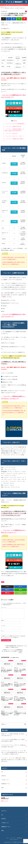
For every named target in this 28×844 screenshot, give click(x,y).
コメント (3, 607)
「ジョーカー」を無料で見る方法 (12, 126)
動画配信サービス (5, 783)
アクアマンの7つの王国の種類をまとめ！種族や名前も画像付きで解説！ (13, 740)
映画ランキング (4, 800)
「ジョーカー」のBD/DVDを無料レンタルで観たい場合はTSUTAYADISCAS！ (13, 130)
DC (2, 771)
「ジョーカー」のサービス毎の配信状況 (13, 123)
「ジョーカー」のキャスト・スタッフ (13, 136)
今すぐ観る (14, 163)
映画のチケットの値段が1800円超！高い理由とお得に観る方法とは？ (13, 734)
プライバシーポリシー (14, 839)
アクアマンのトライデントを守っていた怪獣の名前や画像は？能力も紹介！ (13, 745)
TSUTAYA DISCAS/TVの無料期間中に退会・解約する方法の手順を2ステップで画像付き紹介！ (13, 412)
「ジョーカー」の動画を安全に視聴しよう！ (13, 139)
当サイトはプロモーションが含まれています (14, 4)
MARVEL (3, 775)
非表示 (15, 120)
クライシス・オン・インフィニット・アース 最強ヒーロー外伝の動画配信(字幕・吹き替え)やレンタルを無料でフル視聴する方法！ (13, 752)
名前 (2, 620)
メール (3, 625)
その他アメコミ (5, 779)
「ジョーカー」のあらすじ (10, 133)
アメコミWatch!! (14, 1)
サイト (2, 630)
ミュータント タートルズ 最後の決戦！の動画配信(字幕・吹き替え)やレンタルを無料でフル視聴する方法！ (13, 759)
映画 (2, 787)
